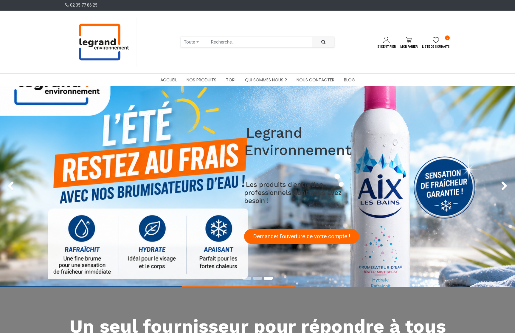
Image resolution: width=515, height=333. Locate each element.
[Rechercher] (323, 42)
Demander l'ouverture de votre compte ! (301, 236)
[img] (20, 186)
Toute (189, 42)
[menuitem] (168, 79)
